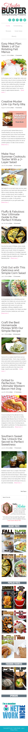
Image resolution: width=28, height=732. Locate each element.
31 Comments (17, 392)
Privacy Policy (14, 730)
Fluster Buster (14, 9)
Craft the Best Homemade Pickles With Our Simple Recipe (12, 326)
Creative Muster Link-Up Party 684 (13, 103)
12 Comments (16, 276)
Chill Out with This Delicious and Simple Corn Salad (13, 270)
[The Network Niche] (14, 722)
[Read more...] (5, 144)
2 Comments (18, 55)
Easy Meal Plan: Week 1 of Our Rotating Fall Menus (11, 48)
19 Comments (17, 448)
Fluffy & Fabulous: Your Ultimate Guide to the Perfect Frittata (13, 216)
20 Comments (16, 334)
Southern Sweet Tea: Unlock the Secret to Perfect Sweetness (12, 440)
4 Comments (18, 107)
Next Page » (24, 491)
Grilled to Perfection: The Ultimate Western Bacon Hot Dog (13, 384)
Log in (22, 728)
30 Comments (17, 165)
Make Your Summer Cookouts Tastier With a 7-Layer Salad (13, 158)
